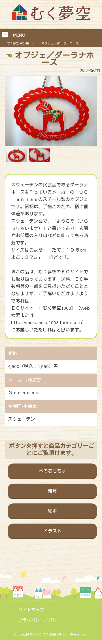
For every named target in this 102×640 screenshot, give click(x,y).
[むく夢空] (51, 18)
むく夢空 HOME (18, 43)
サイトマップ (31, 610)
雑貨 (52, 491)
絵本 (52, 511)
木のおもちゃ (52, 471)
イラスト (52, 531)
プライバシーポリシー (39, 620)
